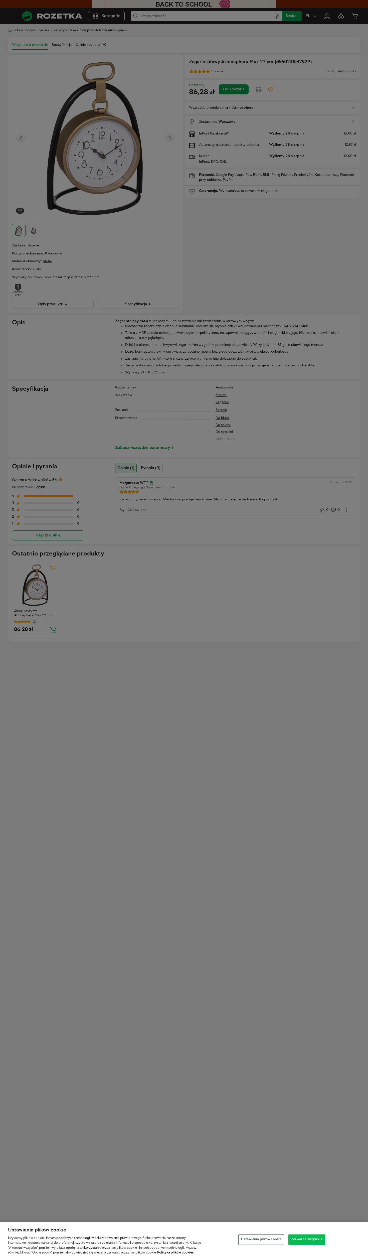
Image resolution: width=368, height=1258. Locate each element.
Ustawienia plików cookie (261, 1239)
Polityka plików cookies (175, 1252)
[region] (184, 1240)
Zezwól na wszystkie (306, 1239)
